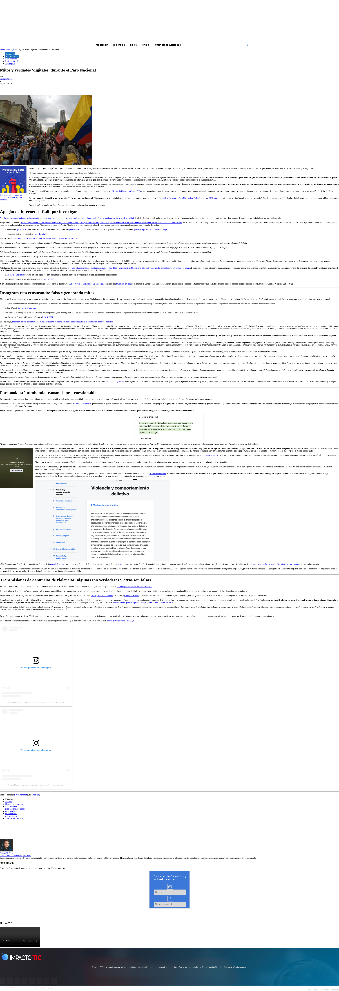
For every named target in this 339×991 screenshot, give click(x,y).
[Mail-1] (237, 21)
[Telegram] (42, 87)
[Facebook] (216, 21)
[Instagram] (220, 21)
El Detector (213, 198)
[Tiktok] (234, 21)
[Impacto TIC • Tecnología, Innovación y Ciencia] (115, 80)
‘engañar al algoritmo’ (115, 381)
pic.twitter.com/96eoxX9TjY (155, 229)
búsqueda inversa (123, 284)
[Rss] (241, 21)
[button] (247, 45)
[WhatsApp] (33, 87)
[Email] (52, 87)
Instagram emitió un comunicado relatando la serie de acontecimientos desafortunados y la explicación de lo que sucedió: (62, 322)
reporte (121, 564)
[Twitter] (223, 21)
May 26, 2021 (49, 279)
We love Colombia (105, 595)
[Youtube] (230, 21)
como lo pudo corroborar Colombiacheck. (134, 586)
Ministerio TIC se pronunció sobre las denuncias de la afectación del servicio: (46, 238)
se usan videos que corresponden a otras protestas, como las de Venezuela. (144, 602)
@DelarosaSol (74, 229)
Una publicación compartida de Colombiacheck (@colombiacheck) (36, 702)
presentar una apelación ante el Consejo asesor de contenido (275, 564)
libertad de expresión (14, 804)
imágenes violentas (210, 455)
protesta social (11, 813)
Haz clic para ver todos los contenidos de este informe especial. (11, 197)
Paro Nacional (11, 806)
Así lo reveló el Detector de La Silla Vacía (86, 284)
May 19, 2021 (40, 234)
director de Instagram (27, 308)
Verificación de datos (14, 818)
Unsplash (35, 795)
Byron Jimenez (20, 795)
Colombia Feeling (131, 595)
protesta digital (11, 811)
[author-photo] (6, 851)
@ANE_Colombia (16, 275)
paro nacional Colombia (15, 809)
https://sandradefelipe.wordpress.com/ (15, 855)
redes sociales (11, 816)
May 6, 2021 (47, 317)
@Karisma (138, 229)
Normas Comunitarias (82, 404)
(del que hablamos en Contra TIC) (126, 191)
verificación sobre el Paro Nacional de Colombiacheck (184, 198)
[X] (4, 87)
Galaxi (93, 595)
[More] (61, 87)
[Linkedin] (227, 21)
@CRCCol (21, 229)
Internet (8, 802)
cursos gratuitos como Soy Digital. (121, 621)
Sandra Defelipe (7, 853)
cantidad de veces (57, 564)
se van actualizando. (158, 473)
